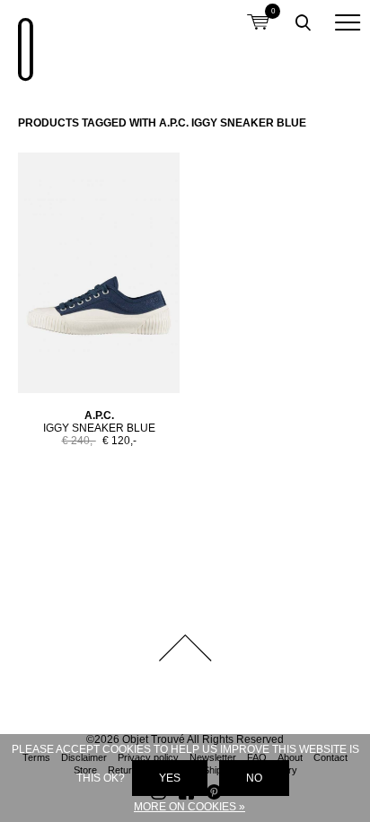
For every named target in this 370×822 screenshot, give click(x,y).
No (254, 778)
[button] (347, 22)
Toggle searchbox (302, 22)
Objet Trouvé (22, 40)
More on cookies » (189, 806)
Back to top (185, 648)
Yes (170, 778)
